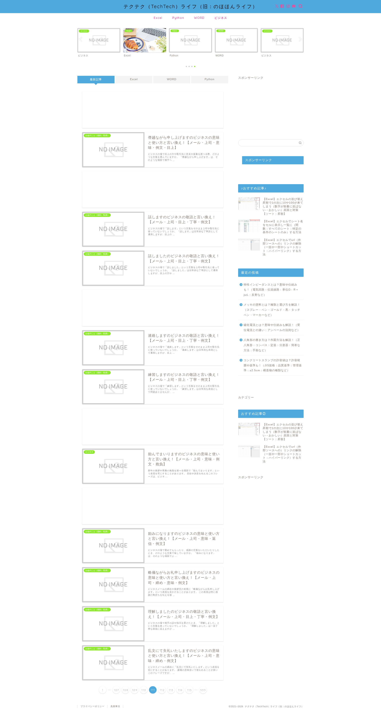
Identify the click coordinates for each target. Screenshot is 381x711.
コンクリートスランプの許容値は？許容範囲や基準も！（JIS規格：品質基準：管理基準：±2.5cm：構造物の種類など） (273, 365)
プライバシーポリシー (92, 706)
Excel (158, 18)
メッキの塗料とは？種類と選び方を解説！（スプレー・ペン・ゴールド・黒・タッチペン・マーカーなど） (272, 309)
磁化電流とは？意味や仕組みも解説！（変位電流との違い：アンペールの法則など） (272, 327)
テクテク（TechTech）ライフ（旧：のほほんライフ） (190, 6)
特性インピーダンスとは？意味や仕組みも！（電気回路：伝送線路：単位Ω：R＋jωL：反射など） (271, 289)
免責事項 (115, 706)
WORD (199, 18)
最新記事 (96, 79)
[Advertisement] (152, 110)
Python (178, 18)
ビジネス (221, 18)
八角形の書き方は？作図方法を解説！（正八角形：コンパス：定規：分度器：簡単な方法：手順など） (272, 345)
